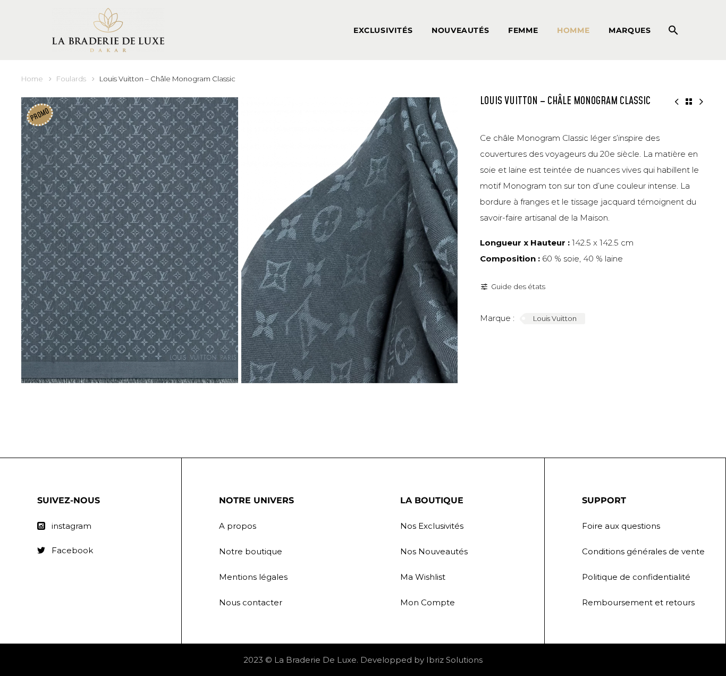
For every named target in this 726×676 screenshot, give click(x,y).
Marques (630, 30)
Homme (573, 30)
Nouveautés (460, 30)
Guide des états (518, 286)
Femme (523, 30)
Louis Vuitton (555, 318)
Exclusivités (382, 30)
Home (32, 78)
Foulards (71, 78)
